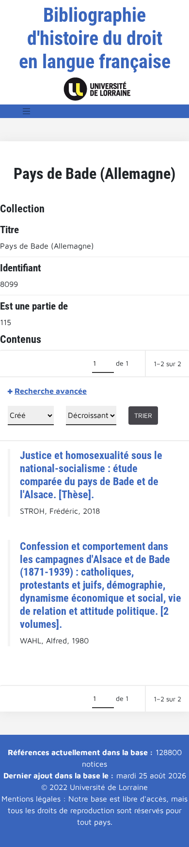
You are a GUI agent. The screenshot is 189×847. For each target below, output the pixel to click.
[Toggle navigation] (26, 111)
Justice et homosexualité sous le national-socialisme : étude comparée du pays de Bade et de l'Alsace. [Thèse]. (91, 475)
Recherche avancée (51, 390)
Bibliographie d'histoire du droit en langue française (95, 38)
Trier (143, 415)
